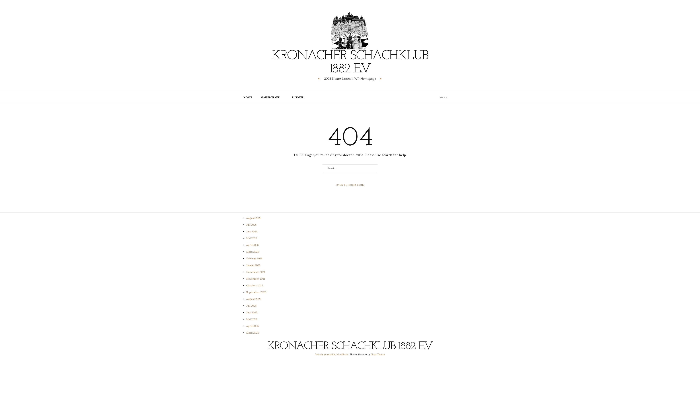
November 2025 (255, 278)
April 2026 (252, 245)
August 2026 (253, 218)
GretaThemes (378, 354)
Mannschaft (270, 97)
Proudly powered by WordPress (332, 354)
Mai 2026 (251, 238)
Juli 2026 (251, 224)
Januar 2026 (253, 265)
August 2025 (253, 299)
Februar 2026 (254, 258)
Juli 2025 (251, 305)
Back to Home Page (350, 185)
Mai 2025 (251, 319)
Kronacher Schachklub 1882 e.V (350, 62)
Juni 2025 (251, 312)
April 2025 (252, 326)
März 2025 (252, 332)
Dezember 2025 (255, 272)
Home (247, 97)
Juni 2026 (251, 231)
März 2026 (252, 251)
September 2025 (256, 292)
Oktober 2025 (254, 285)
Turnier (298, 97)
